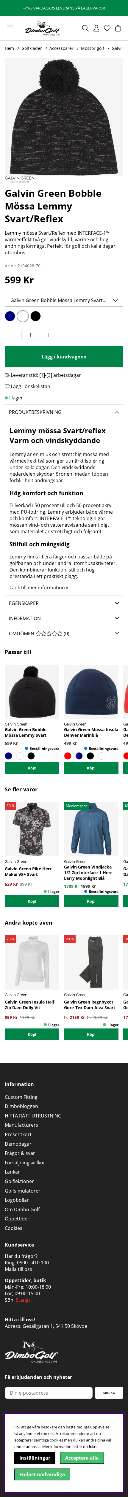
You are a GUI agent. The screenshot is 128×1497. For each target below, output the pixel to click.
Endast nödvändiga (42, 1474)
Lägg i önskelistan (30, 386)
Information (25, 618)
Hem (9, 48)
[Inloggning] (96, 28)
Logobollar (17, 1200)
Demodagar (18, 1144)
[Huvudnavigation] (10, 28)
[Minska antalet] (11, 335)
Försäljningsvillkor (25, 1162)
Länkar (12, 1172)
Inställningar (34, 1458)
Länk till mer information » (39, 587)
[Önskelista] (107, 28)
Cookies (13, 1228)
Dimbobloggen (21, 1106)
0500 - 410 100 (33, 1262)
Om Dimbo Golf (22, 1209)
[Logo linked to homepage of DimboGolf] (42, 28)
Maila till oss (18, 1269)
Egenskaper (24, 603)
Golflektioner (19, 1181)
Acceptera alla (82, 1458)
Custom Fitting (21, 1097)
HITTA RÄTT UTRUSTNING (33, 1115)
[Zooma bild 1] (64, 117)
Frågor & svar (20, 1153)
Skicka (109, 1392)
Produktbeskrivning (35, 412)
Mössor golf (92, 48)
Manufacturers (21, 1125)
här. (93, 1446)
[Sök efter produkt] (85, 28)
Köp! (32, 901)
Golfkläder (31, 48)
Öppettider (17, 1218)
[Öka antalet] (48, 335)
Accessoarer (61, 48)
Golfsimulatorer (22, 1191)
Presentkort (18, 1134)
